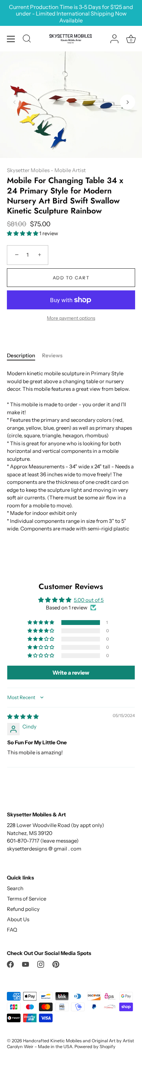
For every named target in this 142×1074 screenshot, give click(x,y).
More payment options (71, 318)
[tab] (24, 356)
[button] (14, 102)
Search (15, 888)
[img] (23, 716)
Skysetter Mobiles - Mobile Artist (46, 170)
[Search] (26, 39)
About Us (18, 919)
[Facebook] (10, 964)
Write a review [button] (70, 672)
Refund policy (23, 909)
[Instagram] (40, 964)
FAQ (12, 929)
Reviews (52, 355)
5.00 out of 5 (89, 600)
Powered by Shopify (94, 1046)
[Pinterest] (55, 964)
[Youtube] (25, 964)
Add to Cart (71, 277)
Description (21, 355)
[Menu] (11, 39)
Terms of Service (26, 898)
